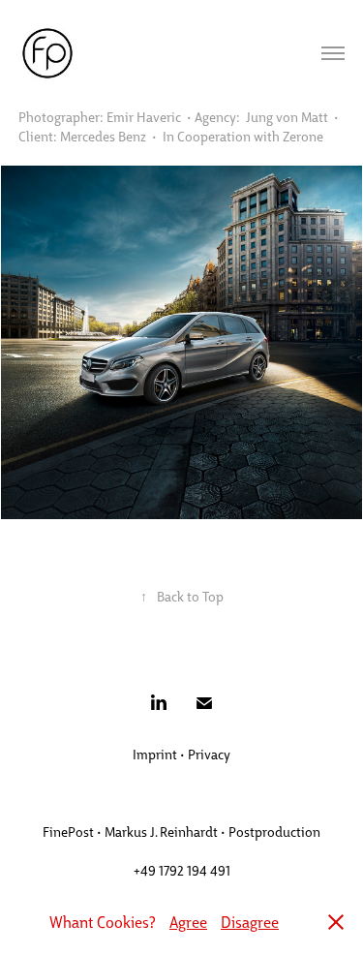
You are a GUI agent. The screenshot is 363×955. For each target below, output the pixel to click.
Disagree (250, 921)
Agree (188, 921)
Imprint (155, 753)
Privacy (209, 753)
